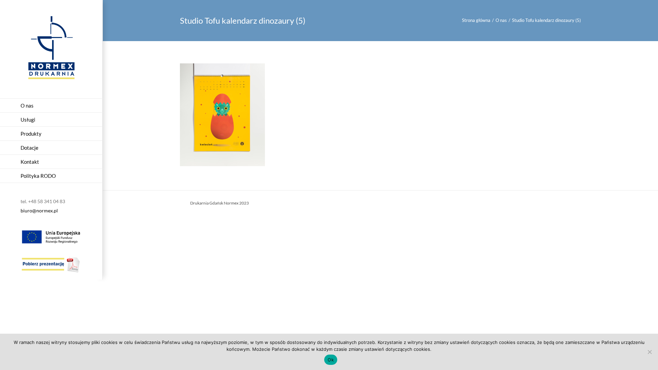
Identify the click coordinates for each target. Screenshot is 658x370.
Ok (331, 359)
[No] (649, 351)
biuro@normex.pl (39, 210)
